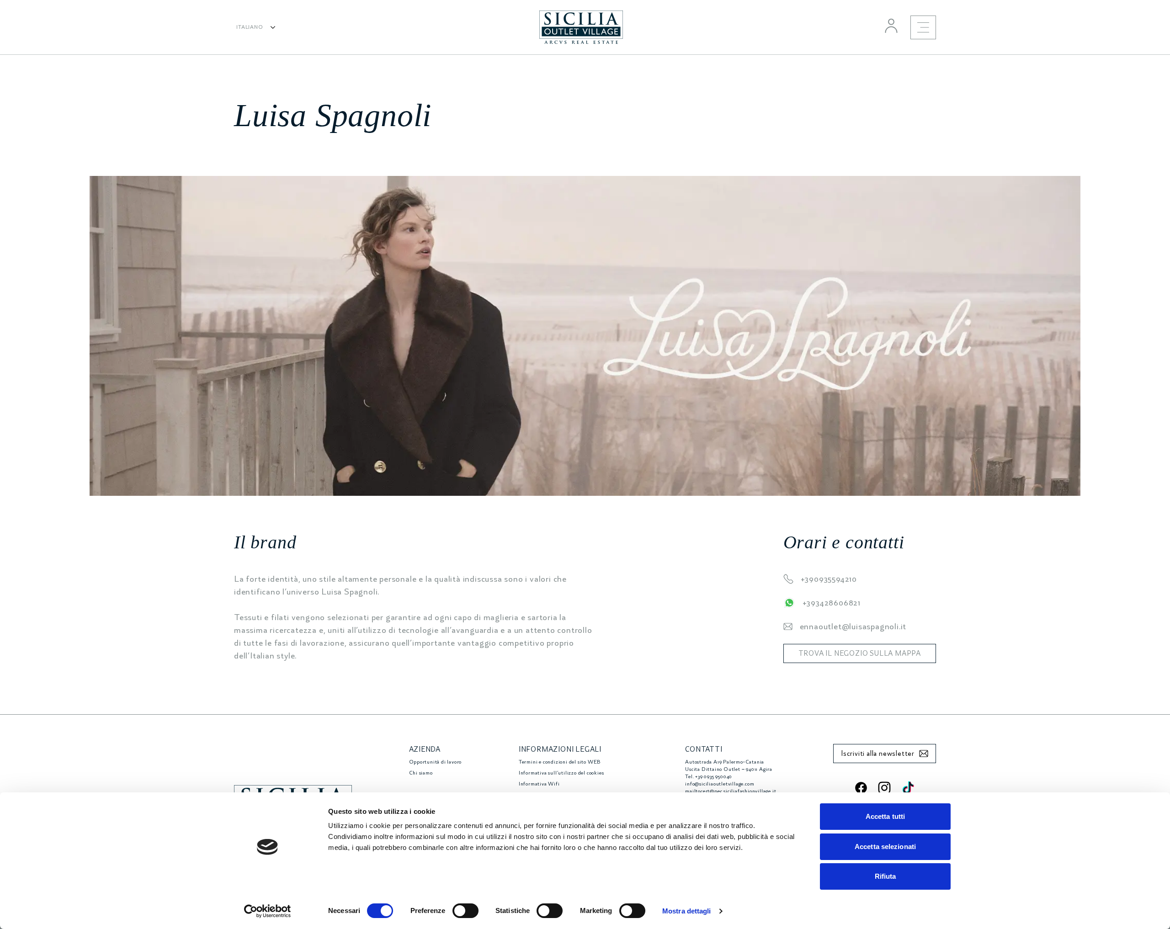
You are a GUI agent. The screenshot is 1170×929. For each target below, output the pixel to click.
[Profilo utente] (891, 25)
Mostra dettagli (686, 911)
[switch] (465, 910)
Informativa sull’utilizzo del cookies (561, 773)
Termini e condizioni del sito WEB (560, 762)
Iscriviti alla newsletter (878, 753)
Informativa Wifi (539, 783)
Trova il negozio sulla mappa (859, 653)
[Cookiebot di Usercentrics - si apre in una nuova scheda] (268, 911)
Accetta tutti (885, 816)
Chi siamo (421, 773)
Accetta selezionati (885, 846)
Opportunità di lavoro (435, 762)
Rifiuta (885, 876)
